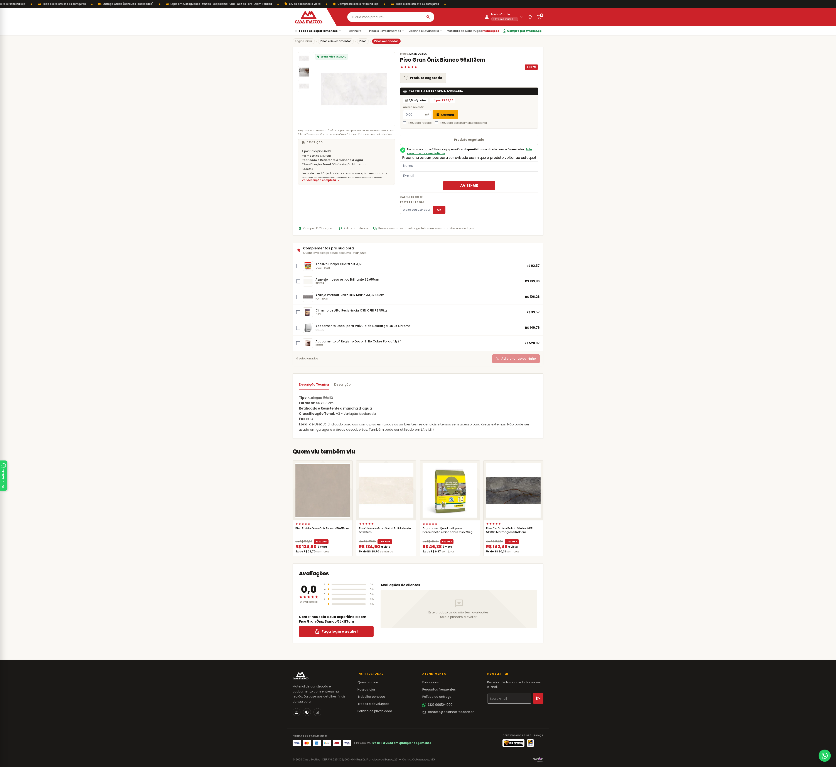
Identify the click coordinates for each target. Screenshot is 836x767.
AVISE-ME (469, 185)
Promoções (490, 31)
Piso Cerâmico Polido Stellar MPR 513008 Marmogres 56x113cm (509, 530)
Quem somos (367, 682)
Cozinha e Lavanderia (425, 31)
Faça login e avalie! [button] (336, 631)
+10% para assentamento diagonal (463, 123)
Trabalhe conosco (371, 696)
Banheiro (357, 31)
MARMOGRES (418, 54)
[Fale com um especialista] (825, 756)
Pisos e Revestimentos (386, 31)
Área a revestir (413, 107)
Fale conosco (432, 682)
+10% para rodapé (419, 123)
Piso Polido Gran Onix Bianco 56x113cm (322, 528)
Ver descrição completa (321, 180)
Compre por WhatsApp (524, 31)
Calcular (445, 114)
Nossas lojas (366, 689)
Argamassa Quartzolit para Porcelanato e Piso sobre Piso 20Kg (447, 530)
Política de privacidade (374, 711)
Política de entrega (436, 696)
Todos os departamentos (317, 31)
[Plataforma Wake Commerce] (538, 759)
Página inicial (303, 41)
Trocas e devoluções (373, 704)
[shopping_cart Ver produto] (322, 490)
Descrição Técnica (314, 384)
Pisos (362, 41)
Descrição (342, 384)
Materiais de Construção (466, 31)
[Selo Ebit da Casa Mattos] (530, 743)
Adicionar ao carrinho (516, 358)
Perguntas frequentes (439, 689)
